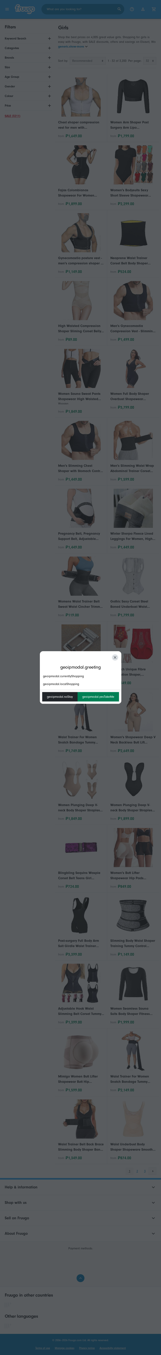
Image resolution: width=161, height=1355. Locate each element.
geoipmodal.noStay (60, 697)
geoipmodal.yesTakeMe (98, 697)
